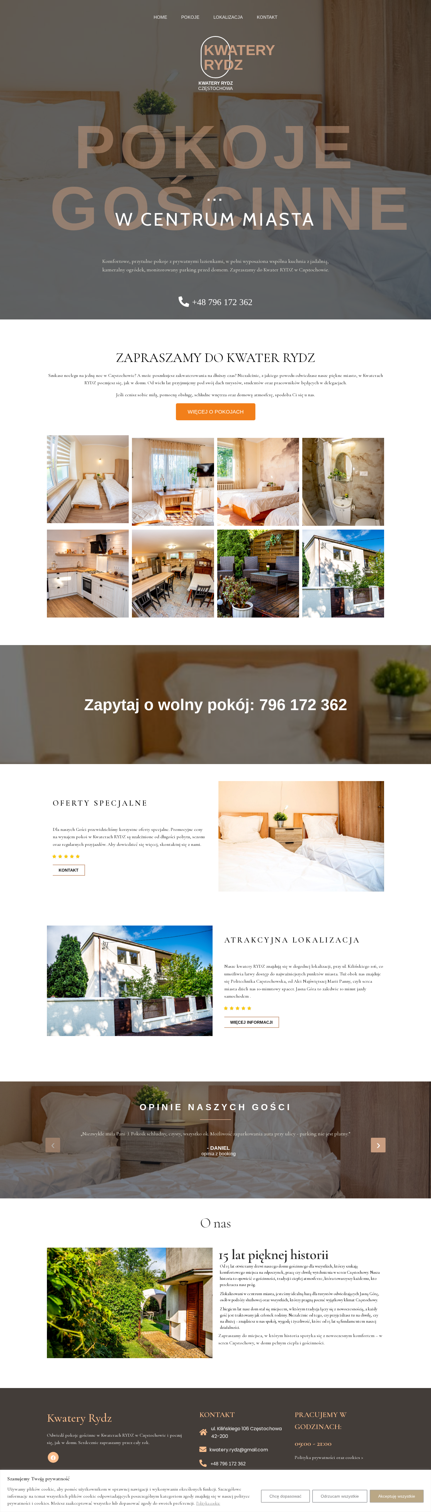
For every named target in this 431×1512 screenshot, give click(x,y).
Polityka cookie (208, 1503)
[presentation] (52, 1145)
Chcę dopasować (285, 1496)
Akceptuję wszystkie (396, 1496)
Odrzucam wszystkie (340, 1496)
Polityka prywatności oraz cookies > (329, 1457)
